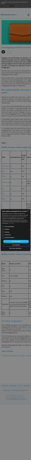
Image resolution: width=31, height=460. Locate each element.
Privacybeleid (11, 223)
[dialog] (15, 230)
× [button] (27, 210)
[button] (15, 248)
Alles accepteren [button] (16, 241)
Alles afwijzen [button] (16, 245)
